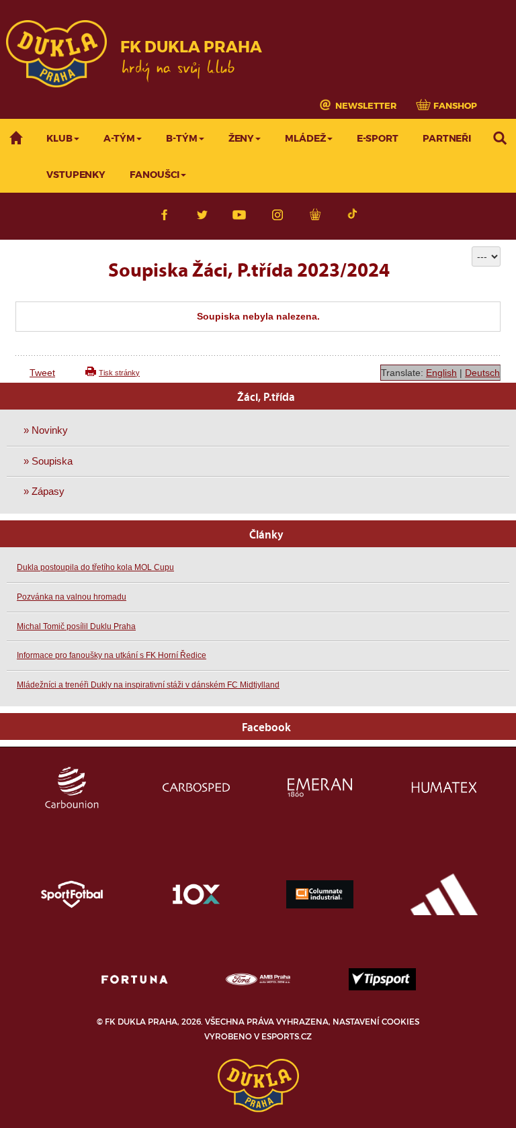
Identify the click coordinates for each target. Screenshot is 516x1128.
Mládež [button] (305, 138)
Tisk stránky (119, 373)
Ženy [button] (241, 138)
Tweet (42, 372)
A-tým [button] (119, 138)
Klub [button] (59, 138)
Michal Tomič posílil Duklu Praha (76, 626)
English (441, 372)
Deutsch (482, 372)
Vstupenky (75, 175)
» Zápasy (44, 491)
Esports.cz (286, 1036)
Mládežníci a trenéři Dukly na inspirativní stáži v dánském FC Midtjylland (148, 685)
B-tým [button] (182, 138)
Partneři (447, 138)
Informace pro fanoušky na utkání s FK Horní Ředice (111, 655)
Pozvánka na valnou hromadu (71, 597)
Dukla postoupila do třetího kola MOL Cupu (95, 567)
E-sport (377, 138)
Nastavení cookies (376, 1022)
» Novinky (46, 430)
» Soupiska (48, 461)
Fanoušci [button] (154, 175)
